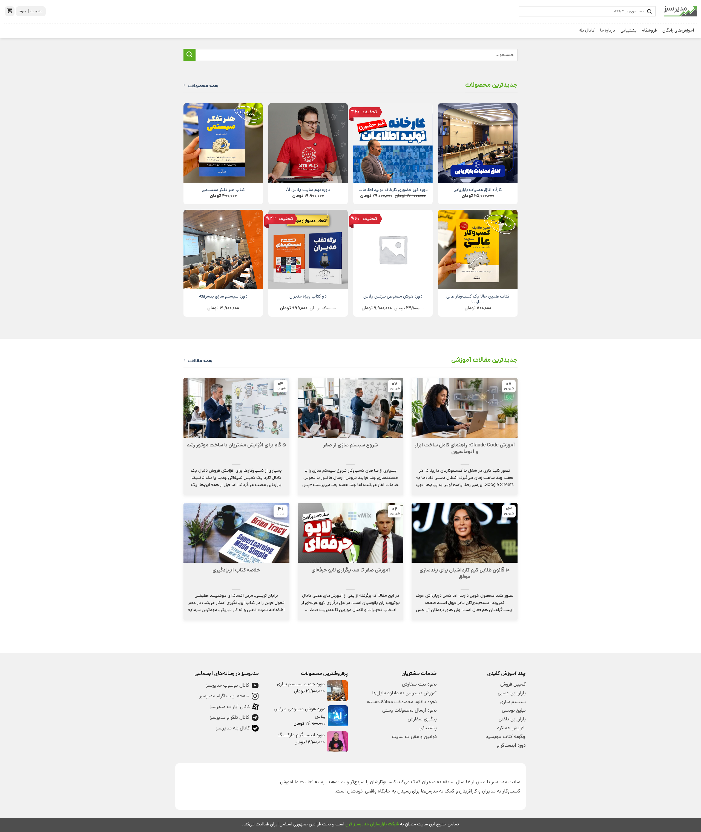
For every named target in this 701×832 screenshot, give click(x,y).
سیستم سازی (513, 701)
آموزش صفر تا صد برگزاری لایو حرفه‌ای (350, 570)
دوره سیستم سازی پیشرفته (223, 296)
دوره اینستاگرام (511, 745)
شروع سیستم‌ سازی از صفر (350, 445)
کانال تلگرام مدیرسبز (229, 717)
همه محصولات (203, 85)
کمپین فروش (513, 684)
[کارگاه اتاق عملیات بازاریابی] (478, 143)
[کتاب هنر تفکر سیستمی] (223, 143)
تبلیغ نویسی (514, 710)
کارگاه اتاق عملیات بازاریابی (478, 190)
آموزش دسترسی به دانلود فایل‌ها (404, 693)
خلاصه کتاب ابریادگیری (236, 570)
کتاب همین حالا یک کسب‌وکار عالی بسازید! (477, 299)
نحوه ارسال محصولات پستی (409, 710)
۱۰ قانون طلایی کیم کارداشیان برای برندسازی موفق (465, 573)
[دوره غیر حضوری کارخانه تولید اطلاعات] (393, 143)
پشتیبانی (628, 30)
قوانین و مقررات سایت (414, 736)
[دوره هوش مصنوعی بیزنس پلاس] (393, 249)
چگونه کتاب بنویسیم (506, 736)
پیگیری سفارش (422, 719)
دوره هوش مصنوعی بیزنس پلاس (393, 296)
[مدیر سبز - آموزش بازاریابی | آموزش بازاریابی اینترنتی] (680, 11)
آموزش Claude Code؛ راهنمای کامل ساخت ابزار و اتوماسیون (465, 448)
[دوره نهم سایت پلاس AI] (308, 143)
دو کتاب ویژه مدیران (308, 296)
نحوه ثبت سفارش (419, 684)
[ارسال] (189, 55)
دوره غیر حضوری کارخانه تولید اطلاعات (393, 190)
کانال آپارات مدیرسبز (230, 706)
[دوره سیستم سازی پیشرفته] (223, 249)
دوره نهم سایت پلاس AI (308, 190)
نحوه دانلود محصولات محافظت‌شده (402, 701)
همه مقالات (200, 360)
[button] (10, 11)
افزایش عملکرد (511, 727)
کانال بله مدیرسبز (233, 728)
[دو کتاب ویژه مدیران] (308, 249)
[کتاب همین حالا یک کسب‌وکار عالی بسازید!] (478, 249)
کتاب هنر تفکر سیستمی (223, 190)
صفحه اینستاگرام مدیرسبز (224, 696)
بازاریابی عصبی (512, 693)
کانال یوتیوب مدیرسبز (227, 685)
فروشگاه (649, 30)
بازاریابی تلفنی (512, 719)
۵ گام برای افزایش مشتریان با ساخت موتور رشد (236, 445)
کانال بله (586, 30)
